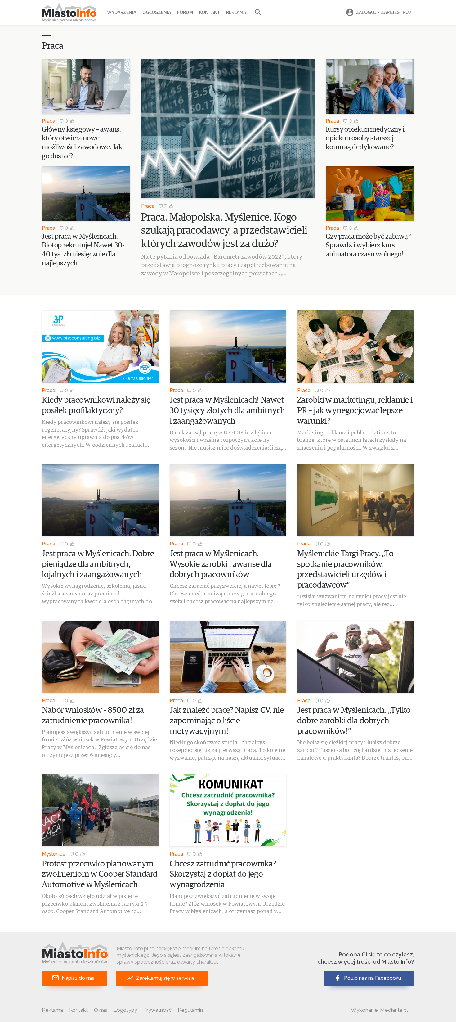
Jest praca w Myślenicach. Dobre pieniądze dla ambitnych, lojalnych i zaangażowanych (98, 564)
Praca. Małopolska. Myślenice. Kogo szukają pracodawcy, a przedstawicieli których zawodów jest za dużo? (224, 230)
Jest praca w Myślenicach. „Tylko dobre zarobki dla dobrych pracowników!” (354, 721)
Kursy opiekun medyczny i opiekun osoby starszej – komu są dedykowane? (365, 138)
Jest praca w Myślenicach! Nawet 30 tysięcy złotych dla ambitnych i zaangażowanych (227, 411)
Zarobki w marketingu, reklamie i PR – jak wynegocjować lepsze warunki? (355, 411)
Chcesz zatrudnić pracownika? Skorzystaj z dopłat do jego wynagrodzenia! (223, 874)
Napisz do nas (78, 978)
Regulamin (190, 1010)
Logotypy (125, 1010)
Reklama (236, 12)
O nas (100, 1010)
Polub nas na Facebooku (372, 978)
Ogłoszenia (156, 12)
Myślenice (53, 854)
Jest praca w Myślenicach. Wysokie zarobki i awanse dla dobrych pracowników (221, 564)
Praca (48, 121)
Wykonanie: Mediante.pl (379, 1010)
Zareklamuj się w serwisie (165, 978)
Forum (185, 12)
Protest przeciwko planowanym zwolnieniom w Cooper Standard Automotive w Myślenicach (100, 874)
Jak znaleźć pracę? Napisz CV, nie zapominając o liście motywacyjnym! (227, 721)
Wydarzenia (121, 12)
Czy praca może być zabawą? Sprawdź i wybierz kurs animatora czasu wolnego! (368, 245)
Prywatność (157, 1010)
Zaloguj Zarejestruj (383, 12)
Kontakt (209, 12)
